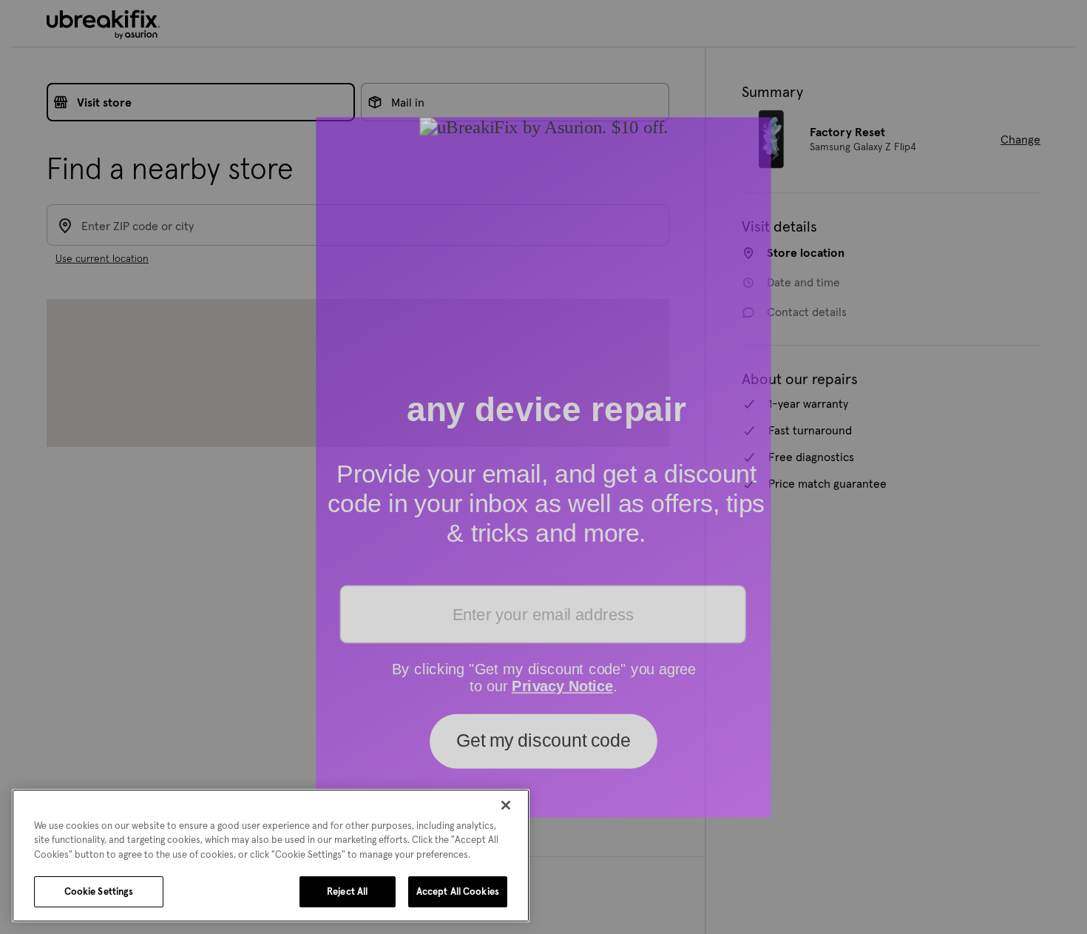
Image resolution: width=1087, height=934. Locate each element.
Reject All (347, 891)
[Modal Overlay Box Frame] (543, 467)
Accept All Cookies (457, 891)
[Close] (506, 805)
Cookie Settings (99, 891)
